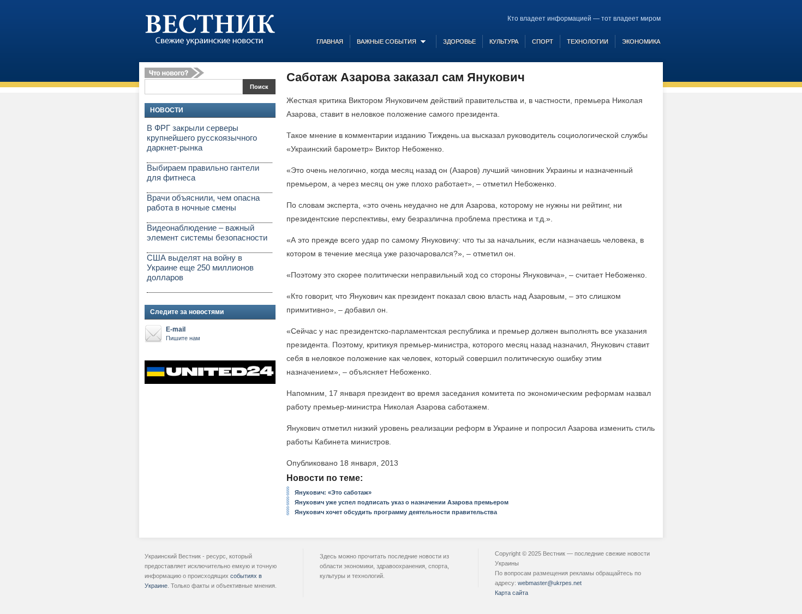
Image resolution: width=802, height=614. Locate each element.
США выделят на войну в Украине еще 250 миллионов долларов (200, 267)
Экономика (641, 41)
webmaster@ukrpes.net (550, 583)
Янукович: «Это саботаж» (333, 492)
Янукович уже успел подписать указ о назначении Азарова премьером (401, 502)
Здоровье (459, 41)
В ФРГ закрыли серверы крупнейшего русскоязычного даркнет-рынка (202, 137)
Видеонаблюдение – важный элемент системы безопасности (207, 232)
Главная (329, 41)
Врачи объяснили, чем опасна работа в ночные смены (203, 202)
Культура (503, 41)
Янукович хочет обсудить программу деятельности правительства (396, 512)
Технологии (587, 41)
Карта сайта (511, 592)
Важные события (386, 41)
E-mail (183, 333)
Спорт (542, 41)
